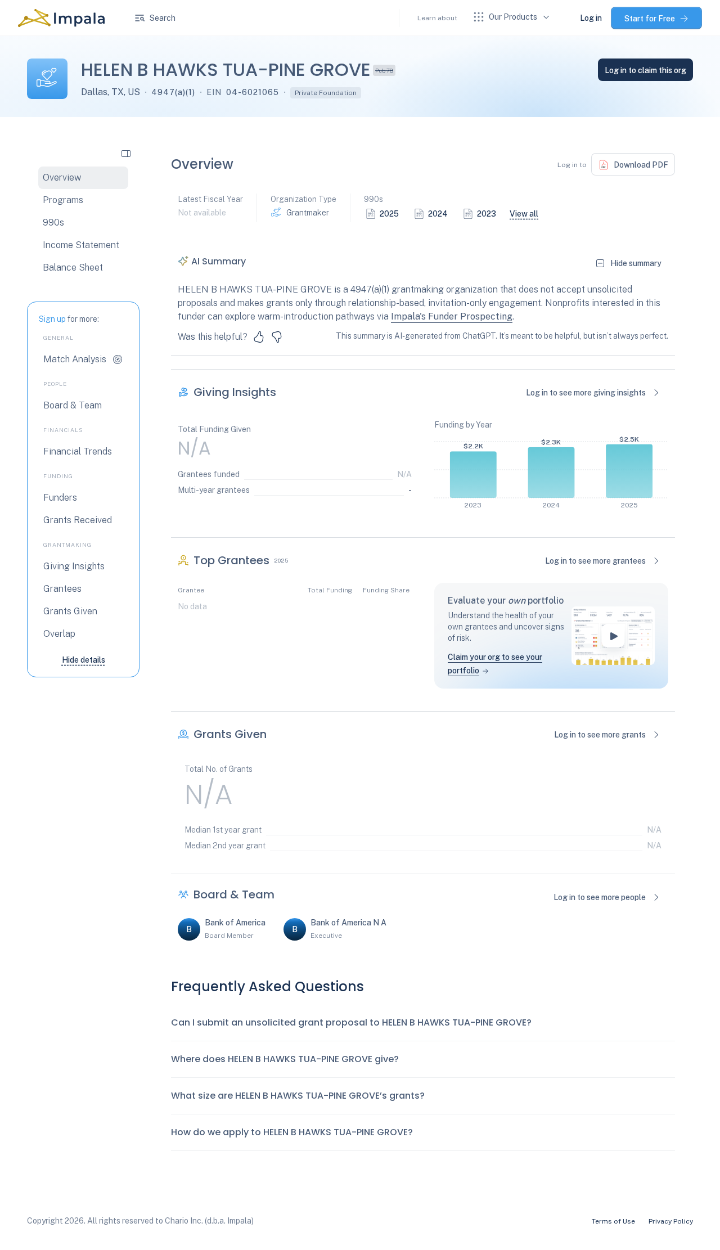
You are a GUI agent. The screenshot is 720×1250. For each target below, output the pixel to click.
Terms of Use (613, 1221)
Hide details (83, 659)
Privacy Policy (671, 1221)
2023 (486, 213)
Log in (591, 18)
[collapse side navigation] (126, 153)
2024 (438, 213)
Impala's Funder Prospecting (451, 316)
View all (524, 213)
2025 (389, 213)
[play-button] (613, 635)
